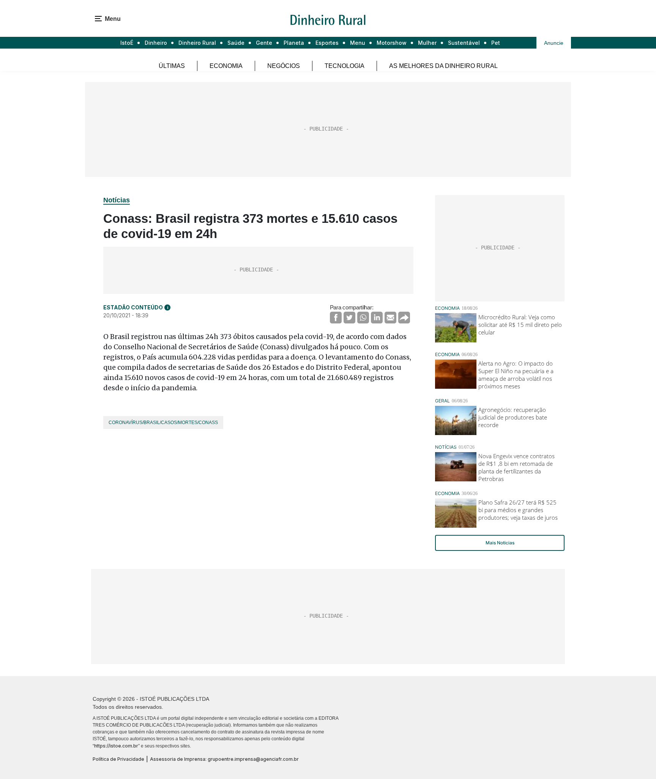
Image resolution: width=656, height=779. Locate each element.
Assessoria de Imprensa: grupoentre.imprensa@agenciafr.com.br (224, 759)
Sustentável (464, 42)
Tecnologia (344, 66)
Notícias (116, 200)
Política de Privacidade (118, 759)
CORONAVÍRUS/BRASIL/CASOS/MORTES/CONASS (163, 422)
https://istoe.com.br (116, 746)
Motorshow (392, 42)
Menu (357, 42)
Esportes (327, 42)
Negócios (283, 66)
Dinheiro (156, 42)
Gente (264, 42)
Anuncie (553, 43)
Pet (495, 42)
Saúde (235, 42)
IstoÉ (126, 42)
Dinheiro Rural (197, 42)
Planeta (294, 42)
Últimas (172, 66)
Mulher (427, 42)
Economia (226, 66)
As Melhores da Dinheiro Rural (443, 66)
